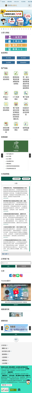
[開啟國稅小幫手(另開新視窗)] (28, 381)
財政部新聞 (26, 178)
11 (24, 29)
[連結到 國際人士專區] (16, 45)
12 (26, 29)
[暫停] (2, 11)
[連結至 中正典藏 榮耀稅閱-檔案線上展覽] (16, 314)
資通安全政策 (4, 367)
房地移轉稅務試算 (11, 168)
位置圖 (27, 368)
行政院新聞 (16, 178)
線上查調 (8, 158)
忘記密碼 (8, 62)
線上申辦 (8, 156)
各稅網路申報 (10, 161)
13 (28, 29)
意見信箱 (11, 375)
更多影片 (16, 304)
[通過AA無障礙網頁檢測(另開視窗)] (13, 390)
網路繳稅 (8, 163)
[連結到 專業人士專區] (16, 49)
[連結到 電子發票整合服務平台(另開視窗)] (16, 328)
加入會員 (23, 57)
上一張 (2, 156)
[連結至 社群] (16, 275)
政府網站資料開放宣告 (22, 367)
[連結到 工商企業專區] (16, 41)
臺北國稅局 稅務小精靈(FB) (23, 375)
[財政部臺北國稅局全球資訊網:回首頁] (14, 5)
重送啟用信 (23, 62)
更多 (16, 334)
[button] (29, 5)
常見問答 (23, 1)
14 (30, 29)
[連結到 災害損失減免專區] (16, 18)
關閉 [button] (16, 339)
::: (0, 1)
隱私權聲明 (12, 367)
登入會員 (8, 57)
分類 (16, 183)
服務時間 (10, 372)
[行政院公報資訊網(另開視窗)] (5, 390)
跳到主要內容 (4, 1)
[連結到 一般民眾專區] (16, 37)
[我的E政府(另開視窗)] (19, 390)
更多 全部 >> (5, 254)
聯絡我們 (4, 375)
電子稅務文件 (10, 154)
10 (21, 29)
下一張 (30, 156)
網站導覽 (10, 1)
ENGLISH (16, 1)
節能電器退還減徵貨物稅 (12, 166)
